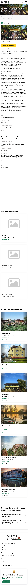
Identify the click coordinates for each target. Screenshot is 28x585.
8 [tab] (20, 37)
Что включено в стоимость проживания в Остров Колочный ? (12, 522)
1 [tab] (7, 37)
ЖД (2, 127)
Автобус (9, 127)
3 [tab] (11, 37)
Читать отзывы (5, 41)
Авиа (5, 127)
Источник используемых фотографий (18, 203)
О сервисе (4, 549)
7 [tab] (18, 37)
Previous (3, 32)
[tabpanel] (14, 32)
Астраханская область (18, 17)
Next (25, 32)
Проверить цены (8, 45)
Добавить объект (8, 565)
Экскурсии (17, 138)
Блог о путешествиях (7, 555)
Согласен (6, 581)
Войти (5, 562)
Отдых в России (6, 17)
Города (3, 547)
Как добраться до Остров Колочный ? (11, 515)
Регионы (4, 545)
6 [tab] (16, 37)
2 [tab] (9, 37)
